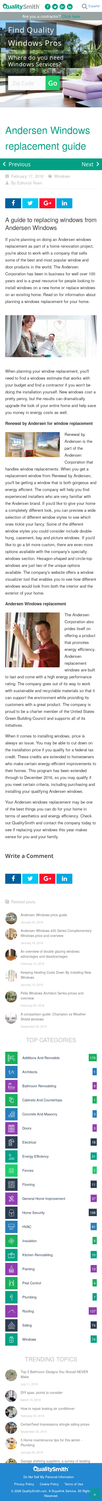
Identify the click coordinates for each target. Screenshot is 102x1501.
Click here (71, 16)
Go (52, 83)
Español (94, 6)
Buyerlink (58, 1491)
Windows (62, 176)
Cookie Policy (49, 1484)
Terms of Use (74, 1484)
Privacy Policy (24, 1484)
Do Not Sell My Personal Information (48, 1477)
